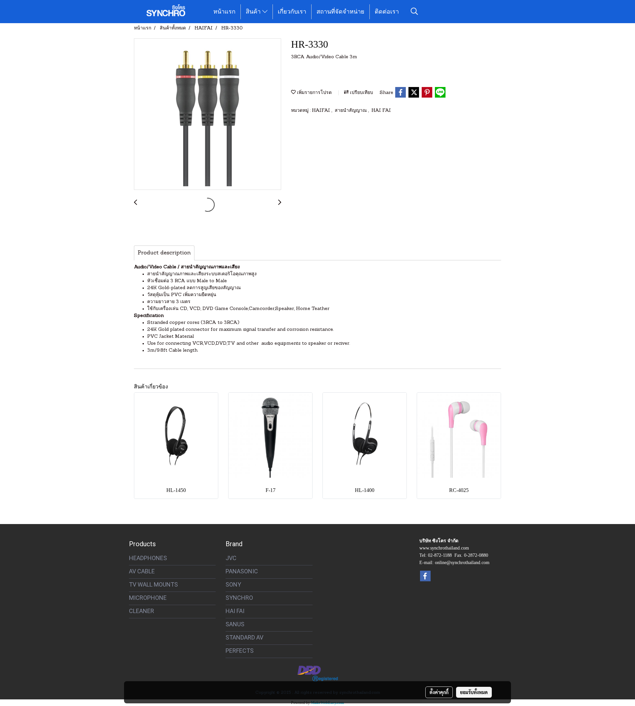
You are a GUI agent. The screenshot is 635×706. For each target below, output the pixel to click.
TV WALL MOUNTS (153, 584)
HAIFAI (321, 110)
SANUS (235, 624)
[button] (414, 11)
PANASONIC (242, 571)
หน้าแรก (224, 11)
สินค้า (254, 11)
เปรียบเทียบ (361, 92)
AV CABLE (142, 571)
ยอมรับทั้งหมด (474, 692)
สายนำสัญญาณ (351, 110)
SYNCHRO (239, 597)
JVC (231, 557)
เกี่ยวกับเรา (292, 11)
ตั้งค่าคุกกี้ (439, 692)
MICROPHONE (148, 597)
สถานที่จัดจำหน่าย (340, 11)
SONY (233, 584)
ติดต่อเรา (387, 11)
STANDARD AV (244, 637)
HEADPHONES (148, 557)
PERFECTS (240, 650)
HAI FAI (381, 110)
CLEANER (141, 610)
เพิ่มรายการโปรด (314, 92)
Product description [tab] (164, 253)
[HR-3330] (207, 114)
